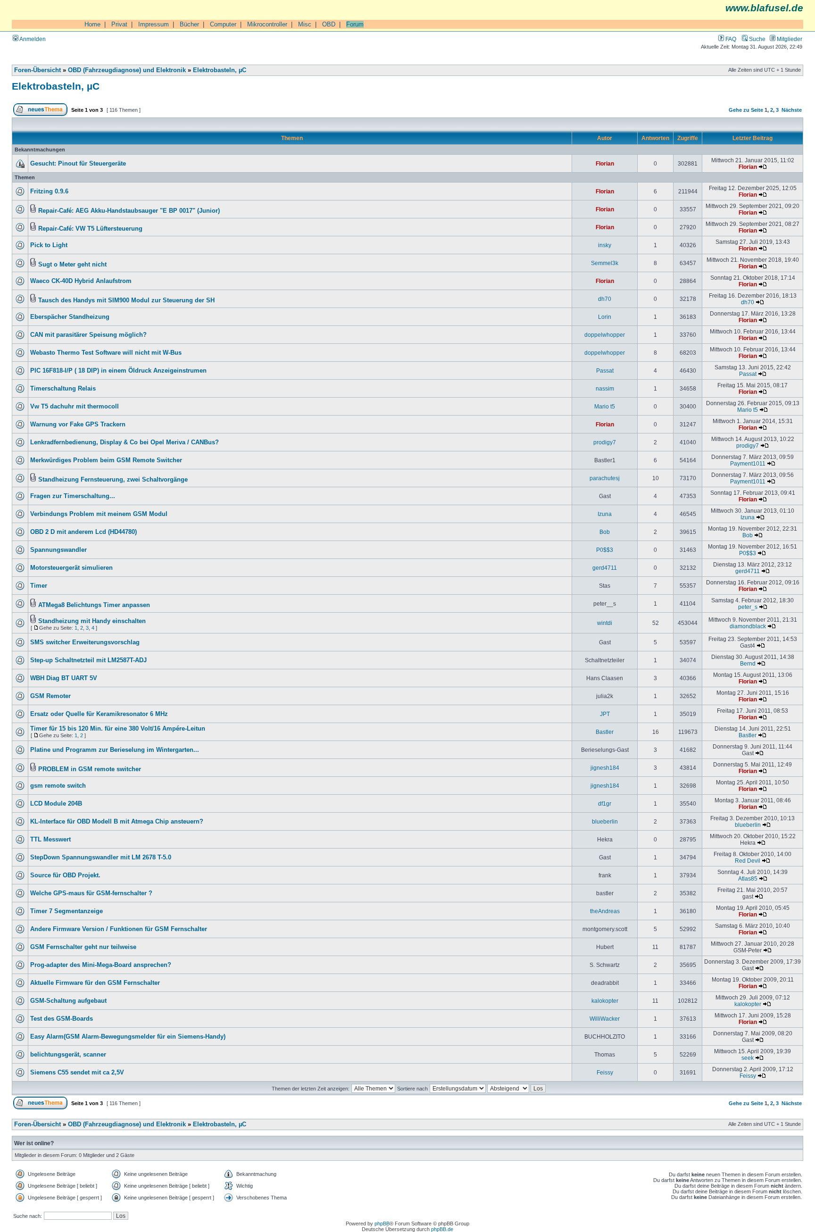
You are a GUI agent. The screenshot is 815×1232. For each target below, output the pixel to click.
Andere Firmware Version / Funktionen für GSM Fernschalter (118, 929)
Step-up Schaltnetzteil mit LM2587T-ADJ (88, 660)
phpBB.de (442, 1229)
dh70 (604, 299)
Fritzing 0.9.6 (49, 191)
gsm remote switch (58, 785)
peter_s (747, 607)
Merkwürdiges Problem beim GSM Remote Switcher (106, 460)
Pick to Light (48, 245)
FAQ (730, 39)
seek (747, 1058)
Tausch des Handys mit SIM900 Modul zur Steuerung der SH (126, 300)
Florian (605, 163)
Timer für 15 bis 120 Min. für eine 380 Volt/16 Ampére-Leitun (117, 728)
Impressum (153, 24)
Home (92, 24)
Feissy (605, 1072)
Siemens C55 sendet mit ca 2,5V (77, 1072)
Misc (304, 24)
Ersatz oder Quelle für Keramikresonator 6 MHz (99, 714)
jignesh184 (604, 768)
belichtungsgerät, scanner (68, 1054)
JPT (605, 714)
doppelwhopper (604, 335)
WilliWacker (605, 1019)
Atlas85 (747, 878)
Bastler (605, 732)
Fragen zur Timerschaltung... (72, 496)
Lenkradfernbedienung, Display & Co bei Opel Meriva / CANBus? (124, 442)
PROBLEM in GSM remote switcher (89, 769)
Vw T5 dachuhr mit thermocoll (74, 406)
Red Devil (747, 860)
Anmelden (32, 39)
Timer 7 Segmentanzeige (66, 911)
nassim (605, 388)
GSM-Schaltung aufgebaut (68, 1001)
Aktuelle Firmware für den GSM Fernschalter (95, 983)
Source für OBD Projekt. (65, 875)
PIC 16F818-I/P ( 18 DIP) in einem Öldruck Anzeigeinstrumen (118, 370)
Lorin (604, 317)
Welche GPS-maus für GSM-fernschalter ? (91, 893)
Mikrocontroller (267, 24)
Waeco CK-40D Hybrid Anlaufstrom (81, 281)
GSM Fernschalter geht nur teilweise (83, 947)
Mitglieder (788, 39)
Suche (756, 39)
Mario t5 (604, 406)
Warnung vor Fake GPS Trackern (77, 424)
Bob (604, 532)
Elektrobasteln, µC (219, 70)
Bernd (748, 663)
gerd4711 (604, 568)
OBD (328, 24)
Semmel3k (604, 263)
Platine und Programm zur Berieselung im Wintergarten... (114, 750)
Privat (119, 24)
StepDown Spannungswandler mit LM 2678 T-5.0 (100, 857)
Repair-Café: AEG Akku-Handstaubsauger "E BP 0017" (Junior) (129, 211)
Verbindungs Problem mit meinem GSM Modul (98, 514)
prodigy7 (604, 442)
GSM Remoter (50, 696)
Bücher (189, 24)
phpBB (382, 1223)
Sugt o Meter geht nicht (72, 264)
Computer (223, 24)
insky (604, 245)
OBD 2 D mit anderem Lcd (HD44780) (83, 532)
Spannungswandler (58, 550)
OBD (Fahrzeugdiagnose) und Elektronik (127, 70)
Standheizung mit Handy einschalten (92, 621)
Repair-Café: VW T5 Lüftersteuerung (90, 228)
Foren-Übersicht (37, 70)
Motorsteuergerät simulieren (71, 568)
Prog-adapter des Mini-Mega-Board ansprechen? (100, 965)
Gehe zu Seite (746, 110)
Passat (605, 370)
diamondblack (748, 626)
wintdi (604, 623)
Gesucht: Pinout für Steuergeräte (78, 163)
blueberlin (605, 821)
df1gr (604, 803)
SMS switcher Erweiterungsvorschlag (85, 642)
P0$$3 (604, 550)
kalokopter (604, 1001)
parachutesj (605, 478)
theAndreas (605, 911)
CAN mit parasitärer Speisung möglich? (88, 335)
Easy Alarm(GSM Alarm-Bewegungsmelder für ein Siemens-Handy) (127, 1036)
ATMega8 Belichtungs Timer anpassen (94, 605)
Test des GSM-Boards (61, 1019)
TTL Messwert (50, 839)
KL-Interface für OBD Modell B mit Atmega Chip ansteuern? (116, 821)
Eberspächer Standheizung (69, 317)
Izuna (605, 514)
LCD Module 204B (56, 803)
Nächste (792, 110)
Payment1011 (747, 463)
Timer (38, 586)
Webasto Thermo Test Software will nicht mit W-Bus (106, 353)
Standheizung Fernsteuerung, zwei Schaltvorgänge (113, 479)
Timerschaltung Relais (63, 388)
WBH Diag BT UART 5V (63, 678)
